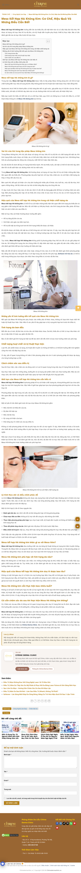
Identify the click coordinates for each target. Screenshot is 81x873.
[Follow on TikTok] (64, 823)
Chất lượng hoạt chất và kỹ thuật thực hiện (17, 55)
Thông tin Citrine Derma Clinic (42, 669)
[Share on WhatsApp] (31, 700)
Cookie (72, 865)
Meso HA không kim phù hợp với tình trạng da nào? (20, 66)
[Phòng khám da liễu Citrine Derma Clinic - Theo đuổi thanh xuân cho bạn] (40, 4)
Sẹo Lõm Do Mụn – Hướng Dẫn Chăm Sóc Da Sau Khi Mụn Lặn (27, 688)
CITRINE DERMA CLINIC (26, 655)
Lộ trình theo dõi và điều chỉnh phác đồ (15, 62)
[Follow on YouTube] (57, 828)
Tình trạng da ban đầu (11, 53)
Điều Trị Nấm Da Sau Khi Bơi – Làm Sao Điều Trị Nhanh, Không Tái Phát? (30, 691)
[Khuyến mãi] (77, 519)
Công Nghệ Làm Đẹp (19, 14)
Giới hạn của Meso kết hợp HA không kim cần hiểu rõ (20, 59)
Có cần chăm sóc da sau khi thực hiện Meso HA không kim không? (24, 72)
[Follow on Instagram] (60, 823)
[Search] (78, 5)
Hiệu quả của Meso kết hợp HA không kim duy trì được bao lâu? (23, 68)
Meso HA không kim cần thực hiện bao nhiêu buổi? (20, 70)
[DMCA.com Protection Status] (10, 835)
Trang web (7, 789)
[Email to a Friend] (42, 700)
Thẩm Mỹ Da (33, 709)
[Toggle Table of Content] (47, 41)
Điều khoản (45, 865)
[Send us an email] (67, 823)
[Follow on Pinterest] (74, 823)
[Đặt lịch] (77, 526)
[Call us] (71, 823)
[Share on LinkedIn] (49, 700)
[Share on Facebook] (35, 700)
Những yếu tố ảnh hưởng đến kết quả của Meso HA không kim (23, 51)
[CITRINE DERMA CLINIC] (8, 656)
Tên (6, 771)
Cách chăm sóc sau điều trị (13, 57)
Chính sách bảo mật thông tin (59, 865)
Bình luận (7, 754)
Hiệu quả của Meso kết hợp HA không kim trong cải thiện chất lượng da (26, 49)
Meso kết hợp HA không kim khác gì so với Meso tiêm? (21, 64)
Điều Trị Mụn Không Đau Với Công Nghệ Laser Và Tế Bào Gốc (26, 682)
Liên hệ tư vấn (22, 669)
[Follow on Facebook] (57, 823)
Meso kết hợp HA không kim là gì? (14, 44)
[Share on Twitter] (38, 700)
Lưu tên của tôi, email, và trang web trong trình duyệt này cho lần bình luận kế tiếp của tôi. (37, 798)
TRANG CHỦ (6, 14)
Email (6, 780)
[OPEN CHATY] (2, 864)
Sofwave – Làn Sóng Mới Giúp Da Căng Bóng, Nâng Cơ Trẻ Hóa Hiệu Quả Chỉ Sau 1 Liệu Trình (38, 694)
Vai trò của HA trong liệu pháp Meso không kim (18, 46)
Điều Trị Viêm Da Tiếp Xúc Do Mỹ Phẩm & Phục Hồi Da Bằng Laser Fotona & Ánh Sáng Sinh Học (39, 685)
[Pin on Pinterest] (45, 700)
